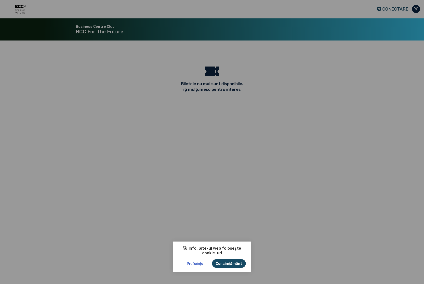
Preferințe (195, 264)
